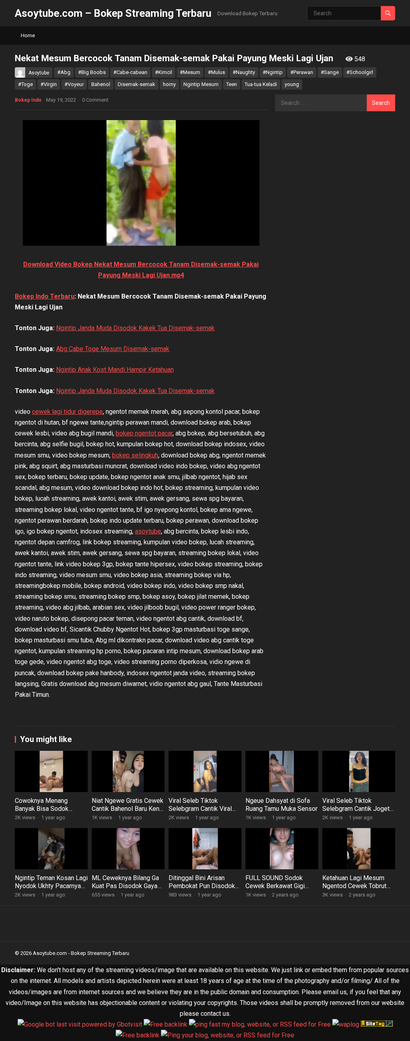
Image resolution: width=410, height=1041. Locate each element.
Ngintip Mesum (201, 84)
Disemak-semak (136, 84)
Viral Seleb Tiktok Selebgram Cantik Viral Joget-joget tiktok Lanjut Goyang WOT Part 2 (203, 813)
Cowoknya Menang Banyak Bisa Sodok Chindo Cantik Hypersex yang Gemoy (48, 813)
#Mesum (190, 72)
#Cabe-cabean (130, 72)
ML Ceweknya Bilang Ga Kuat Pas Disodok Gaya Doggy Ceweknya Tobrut (126, 886)
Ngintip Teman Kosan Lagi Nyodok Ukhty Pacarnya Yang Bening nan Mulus (51, 886)
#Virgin (48, 84)
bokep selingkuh (135, 455)
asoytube (148, 531)
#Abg (63, 72)
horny (169, 84)
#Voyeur (74, 84)
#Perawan (301, 72)
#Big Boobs (92, 72)
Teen (231, 84)
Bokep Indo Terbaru (44, 296)
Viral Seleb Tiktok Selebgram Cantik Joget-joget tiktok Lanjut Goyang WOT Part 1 (358, 813)
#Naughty (244, 72)
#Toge (25, 84)
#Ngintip (273, 72)
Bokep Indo (28, 100)
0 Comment (95, 100)
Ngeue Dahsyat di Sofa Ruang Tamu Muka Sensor (281, 805)
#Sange (330, 72)
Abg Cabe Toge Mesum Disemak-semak (112, 349)
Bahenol (100, 84)
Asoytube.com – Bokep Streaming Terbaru (113, 13)
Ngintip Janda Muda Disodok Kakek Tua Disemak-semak (135, 328)
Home (28, 35)
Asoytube (38, 73)
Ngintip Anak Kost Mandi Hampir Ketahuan (115, 369)
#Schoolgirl (359, 72)
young (292, 84)
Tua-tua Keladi (261, 84)
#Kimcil (163, 72)
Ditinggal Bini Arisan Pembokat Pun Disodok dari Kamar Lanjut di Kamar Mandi (202, 890)
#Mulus (216, 72)
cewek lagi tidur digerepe (67, 411)
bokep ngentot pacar (144, 433)
